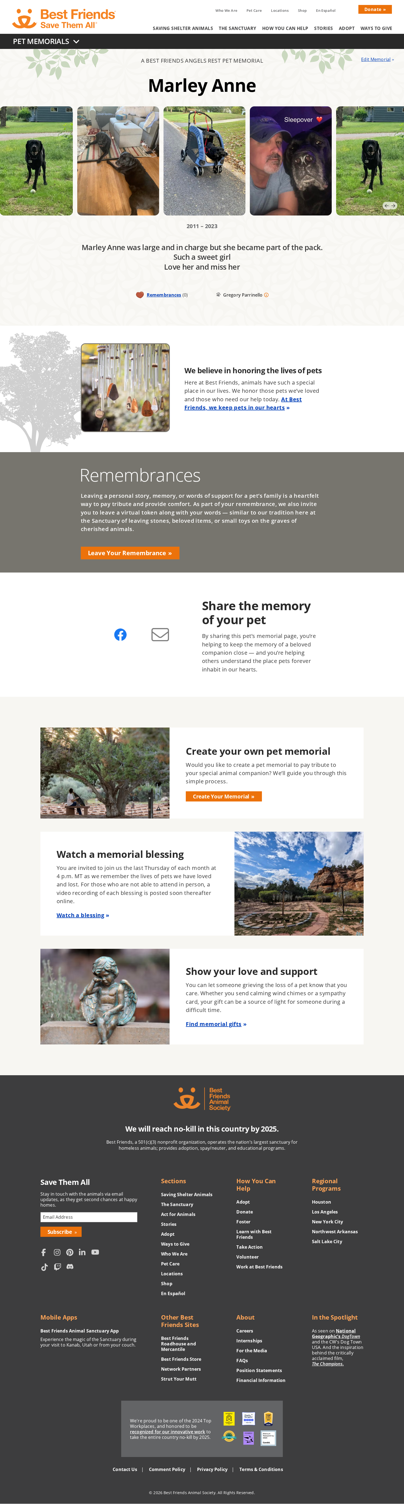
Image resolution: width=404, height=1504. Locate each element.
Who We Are (226, 10)
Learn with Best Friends (254, 1234)
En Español (326, 10)
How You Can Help (285, 28)
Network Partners (181, 1369)
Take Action (249, 1247)
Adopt (347, 28)
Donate (372, 9)
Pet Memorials (41, 41)
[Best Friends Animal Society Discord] (71, 1267)
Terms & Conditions (261, 1469)
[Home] (64, 19)
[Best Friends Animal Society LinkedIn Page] (84, 1253)
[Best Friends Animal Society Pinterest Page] (71, 1253)
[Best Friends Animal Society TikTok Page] (46, 1267)
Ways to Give (376, 28)
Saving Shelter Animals (183, 28)
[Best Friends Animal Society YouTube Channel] (96, 1253)
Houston (321, 1202)
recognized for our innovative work (167, 1432)
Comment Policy (167, 1469)
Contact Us (125, 1469)
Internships (249, 1340)
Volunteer (247, 1257)
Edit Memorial (376, 59)
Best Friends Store (181, 1359)
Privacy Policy (212, 1469)
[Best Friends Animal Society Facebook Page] (46, 1253)
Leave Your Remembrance (127, 553)
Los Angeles (325, 1212)
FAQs (242, 1360)
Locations (280, 10)
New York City (327, 1221)
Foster (243, 1221)
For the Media (251, 1350)
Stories (323, 28)
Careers (244, 1331)
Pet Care (254, 10)
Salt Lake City (327, 1241)
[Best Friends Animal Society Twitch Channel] (59, 1267)
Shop (302, 10)
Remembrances (164, 295)
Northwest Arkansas (335, 1231)
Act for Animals (178, 1214)
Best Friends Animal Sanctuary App (79, 1331)
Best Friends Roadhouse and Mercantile (178, 1344)
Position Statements (259, 1370)
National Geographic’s (336, 1333)
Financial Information (261, 1380)
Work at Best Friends (259, 1267)
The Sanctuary (237, 28)
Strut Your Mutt (179, 1379)
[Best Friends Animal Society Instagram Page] (59, 1253)
